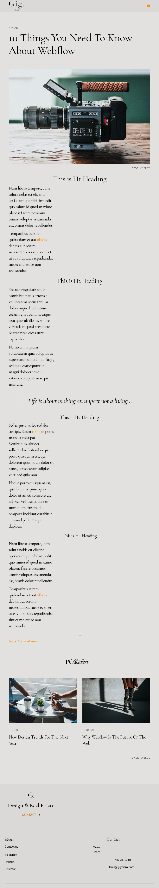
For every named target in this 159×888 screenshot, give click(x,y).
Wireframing (31, 641)
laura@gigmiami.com (121, 867)
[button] (148, 6)
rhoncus (38, 431)
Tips (19, 641)
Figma (12, 641)
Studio (13, 729)
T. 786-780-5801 (121, 860)
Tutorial (88, 729)
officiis (42, 239)
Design (13, 28)
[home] (16, 6)
